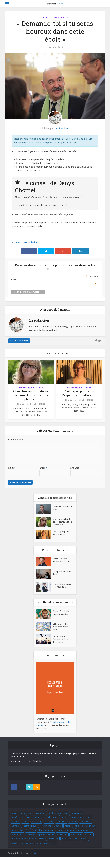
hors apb (79, 825)
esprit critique (30, 825)
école (85, 838)
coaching (37, 821)
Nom (11, 467)
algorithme (41, 813)
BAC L (66, 817)
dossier (73, 821)
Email (54, 279)
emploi (16, 825)
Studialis (37, 853)
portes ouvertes (46, 834)
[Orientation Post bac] (55, 3)
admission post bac (22, 813)
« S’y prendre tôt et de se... (62, 573)
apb (67, 813)
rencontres (77, 834)
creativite (62, 821)
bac (30, 817)
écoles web (28, 843)
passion (31, 834)
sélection (54, 838)
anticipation (55, 813)
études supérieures (47, 843)
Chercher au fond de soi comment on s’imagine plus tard (31, 395)
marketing (37, 830)
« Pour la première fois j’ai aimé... (62, 585)
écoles (16, 843)
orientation (31, 242)
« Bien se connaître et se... (62, 508)
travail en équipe (70, 838)
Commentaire (15, 439)
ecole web (86, 821)
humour (91, 825)
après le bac (18, 817)
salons (89, 834)
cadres (16, 821)
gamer (58, 825)
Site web (74, 467)
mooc (61, 830)
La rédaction (61, 128)
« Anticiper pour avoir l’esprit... (61, 533)
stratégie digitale (38, 838)
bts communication (82, 817)
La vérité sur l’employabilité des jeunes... (61, 639)
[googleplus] (21, 787)
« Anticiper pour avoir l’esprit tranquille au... (79, 393)
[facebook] (14, 787)
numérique (84, 830)
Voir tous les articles (19, 340)
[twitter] (29, 787)
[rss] (36, 787)
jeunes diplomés (20, 830)
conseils (18, 242)
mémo (71, 830)
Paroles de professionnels (55, 17)
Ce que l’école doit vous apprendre (62, 612)
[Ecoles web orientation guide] (55, 687)
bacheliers (54, 817)
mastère (50, 830)
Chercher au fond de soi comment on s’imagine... (62, 522)
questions (62, 834)
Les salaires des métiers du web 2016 (60, 626)
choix (26, 821)
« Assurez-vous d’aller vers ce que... (62, 560)
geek (68, 825)
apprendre (77, 813)
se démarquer (19, 838)
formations (46, 825)
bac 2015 (40, 817)
